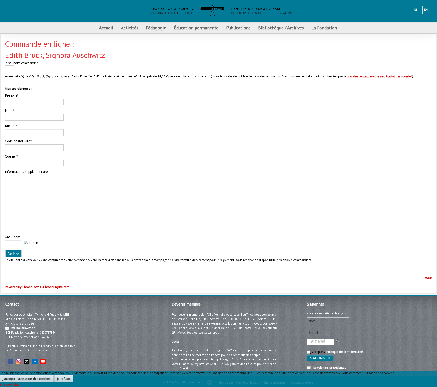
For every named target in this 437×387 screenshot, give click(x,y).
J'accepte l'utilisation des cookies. (27, 379)
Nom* (9, 110)
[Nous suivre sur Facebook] (10, 361)
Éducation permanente (196, 28)
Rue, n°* (11, 126)
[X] (27, 361)
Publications (238, 28)
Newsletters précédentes (328, 367)
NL (415, 9)
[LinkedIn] (35, 361)
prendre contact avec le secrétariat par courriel (379, 76)
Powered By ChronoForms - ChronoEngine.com (37, 287)
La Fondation (324, 28)
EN (426, 9)
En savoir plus (9, 384)
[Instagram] (18, 361)
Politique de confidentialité (344, 352)
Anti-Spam (12, 237)
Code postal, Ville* (18, 141)
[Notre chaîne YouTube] (43, 361)
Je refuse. (64, 379)
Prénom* (12, 95)
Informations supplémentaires (27, 171)
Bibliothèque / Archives (281, 28)
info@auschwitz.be (23, 328)
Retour (427, 278)
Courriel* (11, 156)
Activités (129, 28)
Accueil (106, 28)
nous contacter (264, 314)
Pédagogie (156, 28)
